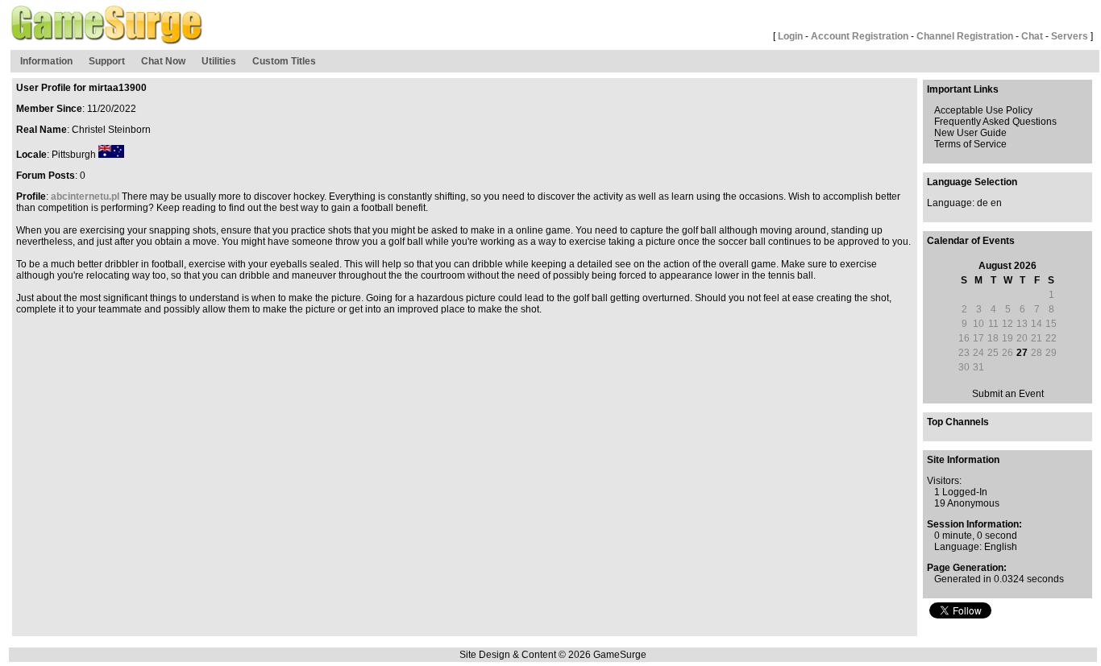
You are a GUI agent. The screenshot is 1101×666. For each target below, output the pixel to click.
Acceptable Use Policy (983, 110)
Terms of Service (970, 144)
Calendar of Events (971, 240)
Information (46, 61)
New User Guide (970, 133)
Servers (1069, 36)
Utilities (219, 61)
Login (790, 36)
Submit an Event (1008, 393)
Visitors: (944, 480)
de (982, 203)
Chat (1032, 36)
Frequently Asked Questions (995, 121)
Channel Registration (964, 36)
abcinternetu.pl (85, 196)
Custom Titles (284, 61)
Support (107, 61)
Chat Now (163, 61)
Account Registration (859, 36)
